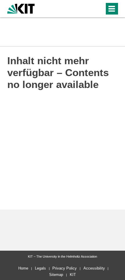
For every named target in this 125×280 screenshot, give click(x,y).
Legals (40, 268)
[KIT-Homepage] (21, 8)
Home (23, 268)
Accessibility (94, 268)
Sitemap (56, 274)
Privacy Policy (64, 268)
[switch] (90, 9)
